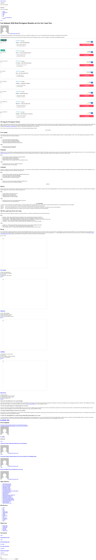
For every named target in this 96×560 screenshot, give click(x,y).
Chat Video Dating (6, 501)
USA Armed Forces (8, 17)
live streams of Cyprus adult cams (11, 126)
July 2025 (4, 528)
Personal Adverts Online (7, 500)
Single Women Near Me (7, 483)
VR (3, 15)
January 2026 (5, 525)
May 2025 (4, 529)
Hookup (4, 514)
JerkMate (2, 351)
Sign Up (1, 276)
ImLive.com (3, 392)
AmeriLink (2, 2)
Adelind (11, 33)
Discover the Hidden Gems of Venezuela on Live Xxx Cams (11, 469)
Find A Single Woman (6, 489)
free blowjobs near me (4, 153)
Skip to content (3, 0)
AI (3, 16)
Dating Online (5, 512)
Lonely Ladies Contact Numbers (8, 498)
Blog (3, 509)
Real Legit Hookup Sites (7, 484)
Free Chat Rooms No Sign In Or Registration (10, 490)
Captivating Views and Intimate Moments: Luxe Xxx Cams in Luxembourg (13, 425)
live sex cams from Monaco (30, 403)
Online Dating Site (6, 492)
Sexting (4, 18)
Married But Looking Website (8, 497)
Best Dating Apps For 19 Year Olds (9, 494)
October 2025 (5, 526)
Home (4, 11)
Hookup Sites (5, 12)
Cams (4, 13)
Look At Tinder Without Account (8, 499)
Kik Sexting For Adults (7, 491)
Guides (4, 513)
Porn (3, 14)
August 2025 (5, 527)
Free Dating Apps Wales (7, 496)
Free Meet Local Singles (7, 488)
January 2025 (5, 530)
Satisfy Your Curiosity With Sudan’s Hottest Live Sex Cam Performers (13, 443)
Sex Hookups (5, 518)
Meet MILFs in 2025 (6, 487)
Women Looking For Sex (7, 502)
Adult (4, 507)
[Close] (1, 557)
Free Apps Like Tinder (6, 485)
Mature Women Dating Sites (7, 495)
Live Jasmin (3, 270)
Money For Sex (5, 493)
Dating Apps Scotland (6, 486)
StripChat (2, 311)
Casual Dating (5, 511)
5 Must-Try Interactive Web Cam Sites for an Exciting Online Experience (14, 424)
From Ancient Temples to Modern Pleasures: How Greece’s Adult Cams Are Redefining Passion (18, 456)
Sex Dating (5, 517)
